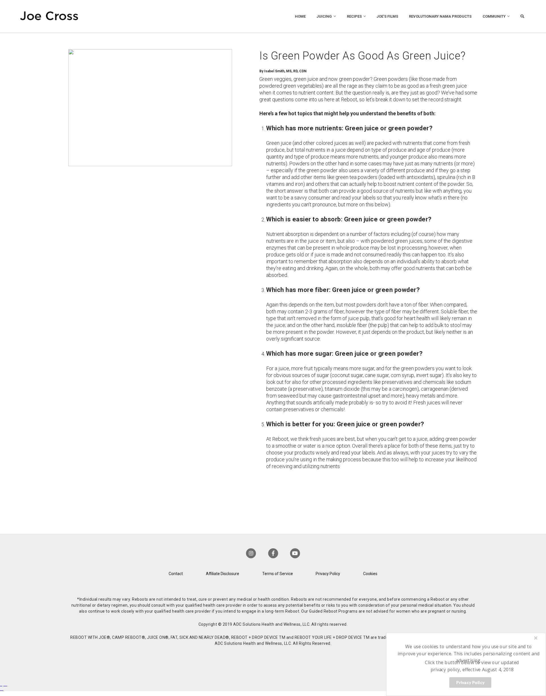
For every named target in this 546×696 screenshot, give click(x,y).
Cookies (370, 573)
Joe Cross (49, 16)
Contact (176, 573)
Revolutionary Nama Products (440, 16)
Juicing (324, 16)
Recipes (354, 16)
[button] (468, 653)
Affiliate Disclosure (222, 573)
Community (494, 16)
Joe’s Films (387, 16)
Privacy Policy (328, 573)
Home (300, 16)
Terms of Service (277, 573)
